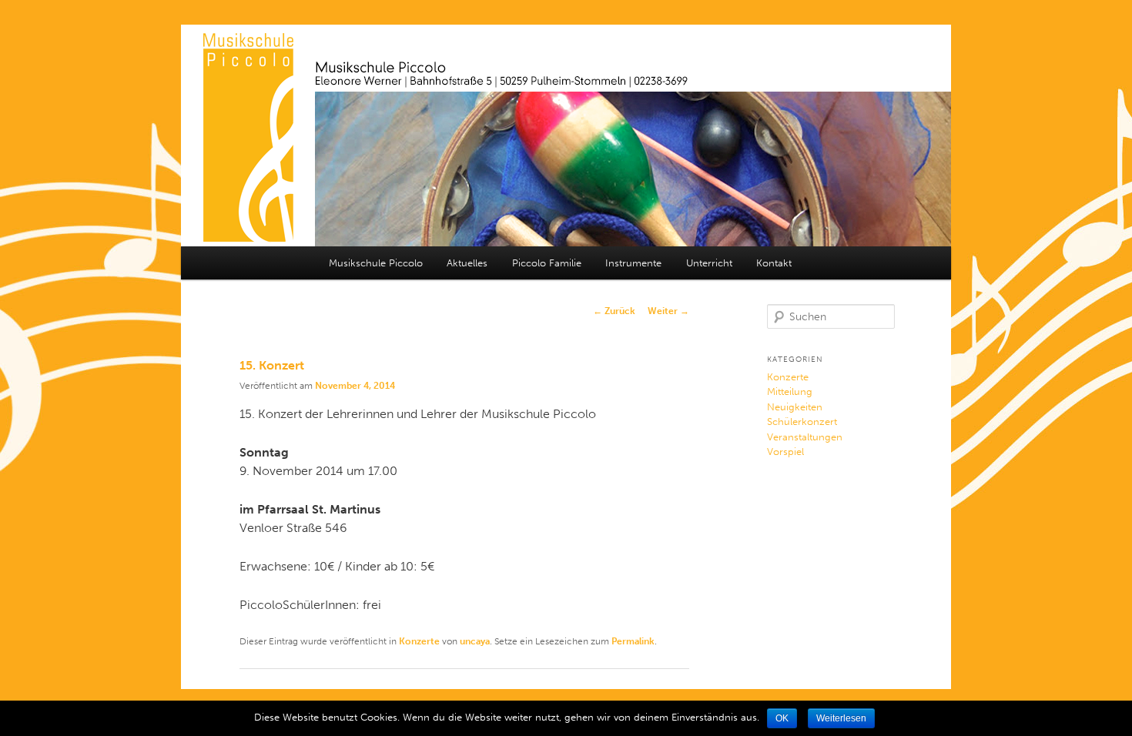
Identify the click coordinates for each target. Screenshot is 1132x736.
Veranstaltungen (804, 437)
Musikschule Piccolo (376, 263)
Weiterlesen (841, 718)
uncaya (475, 641)
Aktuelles (467, 263)
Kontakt (774, 263)
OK (782, 718)
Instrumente (633, 263)
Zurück (614, 311)
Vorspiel (785, 451)
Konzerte (419, 641)
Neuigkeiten (794, 407)
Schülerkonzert (802, 421)
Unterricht (709, 263)
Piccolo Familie (546, 263)
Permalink (633, 641)
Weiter (668, 311)
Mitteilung (789, 391)
